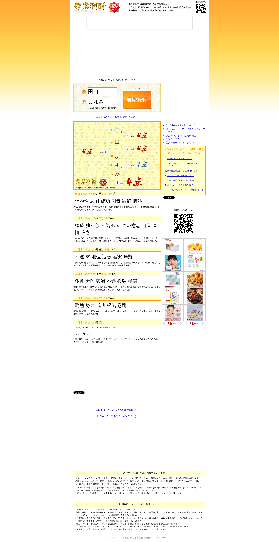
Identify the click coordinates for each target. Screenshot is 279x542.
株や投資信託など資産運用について (182, 171)
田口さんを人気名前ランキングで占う (117, 416)
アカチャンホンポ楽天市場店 (181, 135)
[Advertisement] (139, 22)
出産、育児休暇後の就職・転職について (184, 180)
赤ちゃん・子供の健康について (180, 185)
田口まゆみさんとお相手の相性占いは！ (117, 116)
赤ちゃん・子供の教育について (180, 175)
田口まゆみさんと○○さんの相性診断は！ (117, 410)
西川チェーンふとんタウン (180, 142)
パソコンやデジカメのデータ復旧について (185, 190)
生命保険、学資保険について (179, 158)
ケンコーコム (173, 139)
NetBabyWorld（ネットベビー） (183, 125)
